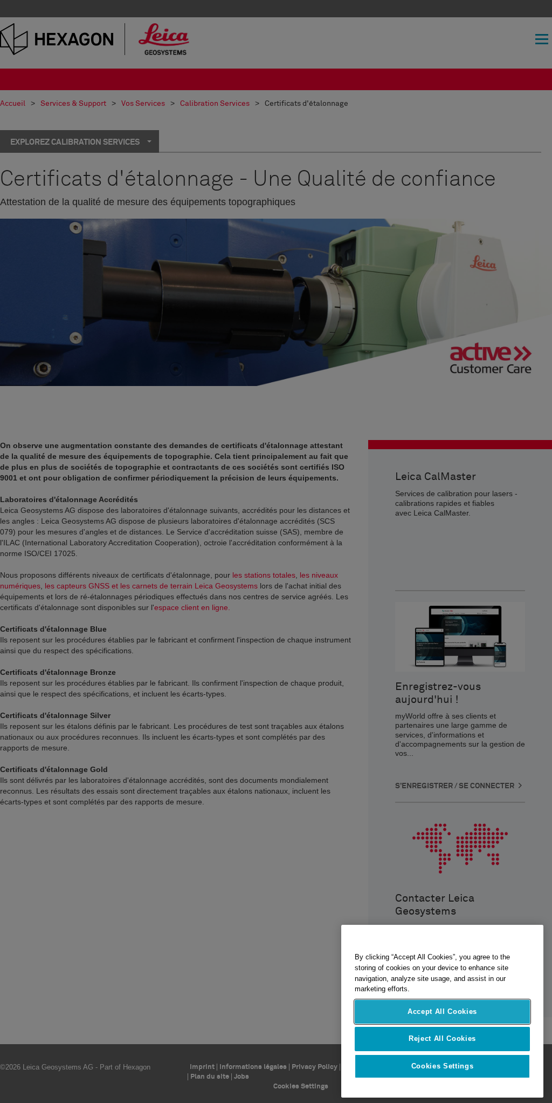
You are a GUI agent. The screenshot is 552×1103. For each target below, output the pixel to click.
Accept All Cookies (442, 1011)
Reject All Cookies (442, 1038)
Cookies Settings (442, 1066)
